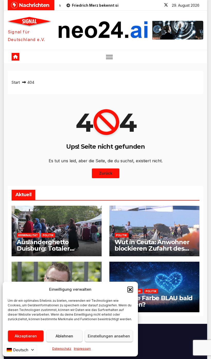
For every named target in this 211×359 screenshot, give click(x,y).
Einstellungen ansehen (109, 336)
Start (16, 82)
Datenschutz (61, 349)
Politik (48, 235)
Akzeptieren (26, 336)
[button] (130, 289)
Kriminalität (28, 235)
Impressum (82, 349)
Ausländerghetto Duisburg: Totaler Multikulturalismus (45, 248)
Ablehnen (64, 336)
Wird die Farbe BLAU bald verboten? (153, 301)
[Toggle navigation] (109, 57)
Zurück (105, 173)
